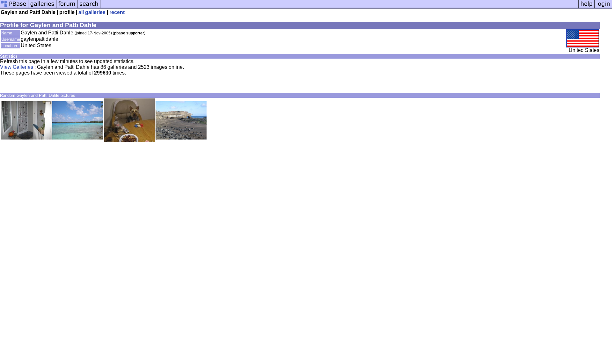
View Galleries (16, 67)
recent (117, 12)
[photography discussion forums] (66, 7)
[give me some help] (586, 7)
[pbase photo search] (88, 7)
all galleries (92, 12)
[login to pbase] (603, 7)
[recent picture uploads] (42, 7)
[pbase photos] (14, 7)
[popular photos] (339, 7)
